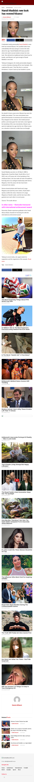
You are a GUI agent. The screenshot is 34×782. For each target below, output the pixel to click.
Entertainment (9, 7)
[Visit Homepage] (9, 2)
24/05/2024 (22, 732)
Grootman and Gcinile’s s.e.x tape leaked (21, 743)
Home (3, 7)
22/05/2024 (22, 739)
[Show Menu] (28, 2)
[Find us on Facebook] (2, 777)
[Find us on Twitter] (4, 777)
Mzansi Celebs (17, 7)
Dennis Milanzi (7, 17)
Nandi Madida (23, 44)
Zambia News (10, 767)
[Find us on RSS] (10, 777)
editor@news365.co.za (10, 761)
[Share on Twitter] (19, 40)
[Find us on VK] (8, 777)
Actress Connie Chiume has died (19, 721)
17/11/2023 (16, 17)
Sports (14, 769)
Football (26, 767)
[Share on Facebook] (11, 40)
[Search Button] (31, 2)
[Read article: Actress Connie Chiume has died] (6, 724)
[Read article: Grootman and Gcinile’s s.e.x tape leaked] (6, 745)
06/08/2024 (22, 723)
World (3, 769)
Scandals (9, 769)
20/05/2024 (22, 745)
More (19, 769)
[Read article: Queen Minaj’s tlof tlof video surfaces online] (6, 738)
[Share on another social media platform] (28, 40)
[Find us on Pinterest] (6, 777)
